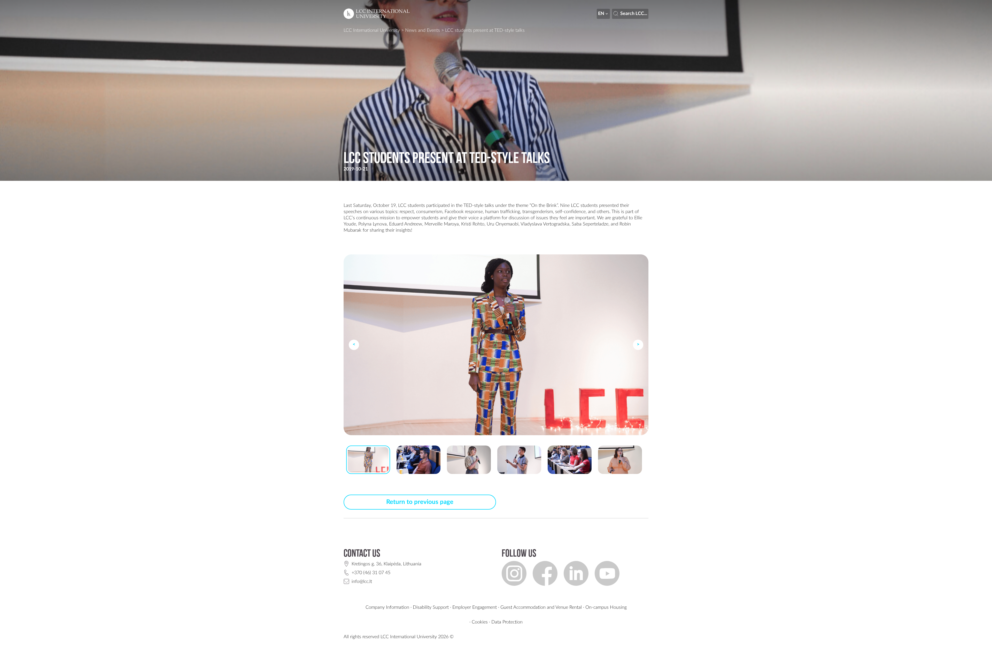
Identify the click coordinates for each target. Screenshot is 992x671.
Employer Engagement (474, 607)
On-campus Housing (606, 607)
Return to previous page (419, 502)
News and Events (422, 30)
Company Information (387, 607)
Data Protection (507, 622)
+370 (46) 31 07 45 (371, 573)
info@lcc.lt (362, 581)
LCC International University (372, 30)
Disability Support (431, 607)
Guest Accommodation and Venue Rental (541, 607)
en (601, 13)
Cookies (480, 622)
